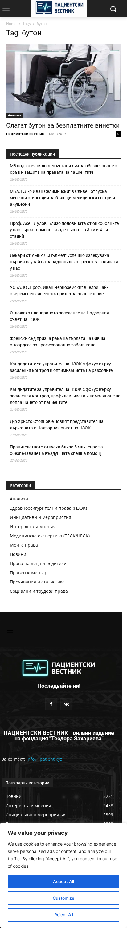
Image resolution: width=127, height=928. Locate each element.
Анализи (15, 115)
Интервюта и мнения (33, 526)
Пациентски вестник (25, 133)
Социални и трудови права (39, 591)
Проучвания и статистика (37, 582)
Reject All (63, 914)
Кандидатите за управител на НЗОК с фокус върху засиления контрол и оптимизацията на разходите (61, 367)
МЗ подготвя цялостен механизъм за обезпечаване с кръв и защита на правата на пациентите (63, 169)
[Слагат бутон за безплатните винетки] (63, 81)
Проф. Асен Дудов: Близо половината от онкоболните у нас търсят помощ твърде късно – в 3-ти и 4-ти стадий (64, 230)
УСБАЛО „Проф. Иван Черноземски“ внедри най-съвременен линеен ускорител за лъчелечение (59, 290)
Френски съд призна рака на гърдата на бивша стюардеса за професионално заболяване (57, 341)
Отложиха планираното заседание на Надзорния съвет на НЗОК (59, 316)
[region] (63, 875)
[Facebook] (51, 704)
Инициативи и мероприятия (40, 517)
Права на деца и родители (38, 563)
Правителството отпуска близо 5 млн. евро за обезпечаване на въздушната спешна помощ (56, 450)
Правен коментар (28, 573)
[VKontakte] (66, 704)
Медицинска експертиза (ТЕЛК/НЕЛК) (50, 536)
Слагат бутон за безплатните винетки (63, 125)
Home (11, 23)
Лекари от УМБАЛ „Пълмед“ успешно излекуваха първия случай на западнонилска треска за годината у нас (64, 262)
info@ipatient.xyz (44, 759)
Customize (63, 898)
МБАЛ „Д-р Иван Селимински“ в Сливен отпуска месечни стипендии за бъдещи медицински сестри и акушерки (62, 198)
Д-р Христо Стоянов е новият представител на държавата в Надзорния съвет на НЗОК (57, 424)
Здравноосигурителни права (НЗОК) (48, 508)
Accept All (63, 881)
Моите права (24, 545)
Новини (18, 554)
